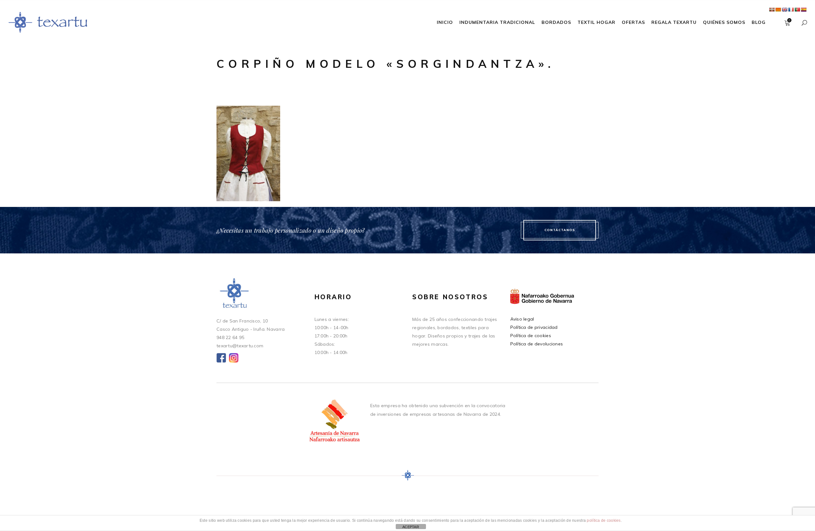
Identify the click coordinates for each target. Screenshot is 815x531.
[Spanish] (803, 9)
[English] (784, 9)
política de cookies (603, 520)
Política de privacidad (534, 327)
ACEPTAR (410, 527)
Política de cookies (530, 335)
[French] (791, 9)
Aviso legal (522, 319)
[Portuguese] (797, 9)
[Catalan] (778, 9)
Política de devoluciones (536, 344)
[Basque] (772, 9)
